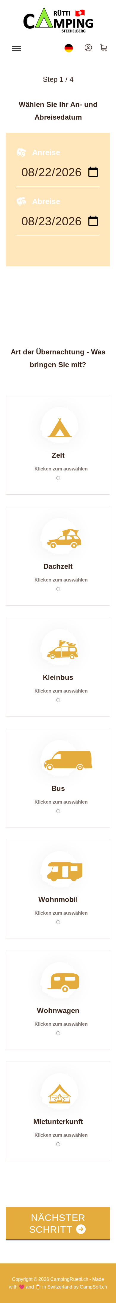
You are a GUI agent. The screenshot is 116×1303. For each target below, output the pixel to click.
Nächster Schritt (57, 1223)
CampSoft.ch (93, 1286)
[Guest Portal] (88, 47)
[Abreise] (58, 225)
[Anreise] (58, 176)
